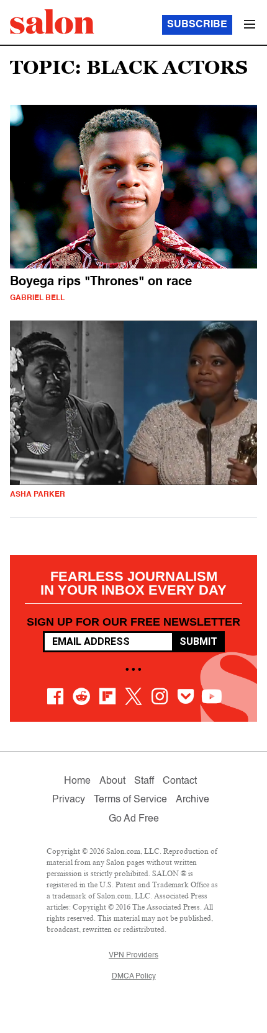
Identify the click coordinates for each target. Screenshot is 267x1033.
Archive (192, 800)
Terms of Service (130, 800)
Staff (144, 781)
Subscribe (197, 25)
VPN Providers (133, 955)
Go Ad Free (134, 819)
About (112, 781)
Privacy (68, 800)
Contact (180, 781)
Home (77, 781)
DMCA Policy (134, 976)
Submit (198, 641)
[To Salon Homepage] (52, 21)
